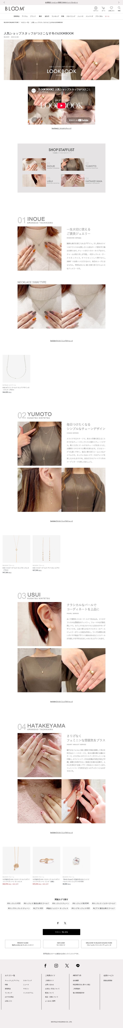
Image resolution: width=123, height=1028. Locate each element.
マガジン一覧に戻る (61, 932)
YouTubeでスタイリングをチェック (61, 341)
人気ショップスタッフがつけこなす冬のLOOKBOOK (47, 22)
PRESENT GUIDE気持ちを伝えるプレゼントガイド (23, 944)
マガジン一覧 (25, 22)
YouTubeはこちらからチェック (61, 128)
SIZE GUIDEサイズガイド (61, 944)
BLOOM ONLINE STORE (11, 22)
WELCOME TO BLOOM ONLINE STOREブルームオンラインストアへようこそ (99, 944)
